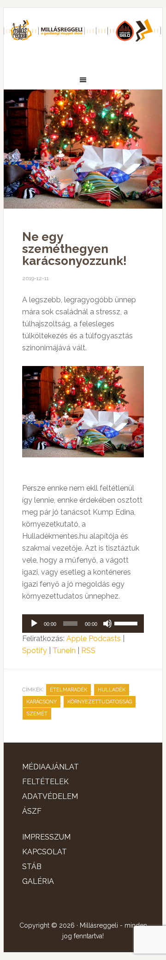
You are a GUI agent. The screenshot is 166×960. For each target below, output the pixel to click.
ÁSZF (32, 811)
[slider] (126, 622)
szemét (36, 714)
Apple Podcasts (93, 638)
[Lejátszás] (34, 623)
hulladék (111, 690)
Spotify (34, 650)
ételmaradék (68, 690)
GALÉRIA (38, 881)
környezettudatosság (99, 702)
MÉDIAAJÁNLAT (50, 766)
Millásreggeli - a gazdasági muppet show (83, 35)
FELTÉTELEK (45, 781)
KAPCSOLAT (44, 851)
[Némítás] (107, 623)
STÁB (32, 866)
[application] (83, 623)
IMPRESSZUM (46, 837)
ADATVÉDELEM (50, 796)
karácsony (41, 702)
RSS (88, 650)
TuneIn (64, 650)
